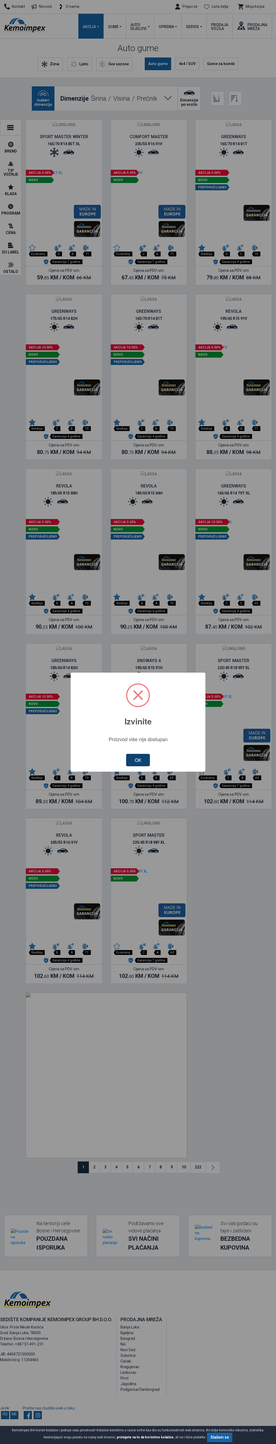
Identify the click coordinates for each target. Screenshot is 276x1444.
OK (138, 760)
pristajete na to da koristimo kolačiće (145, 1437)
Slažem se (220, 1437)
